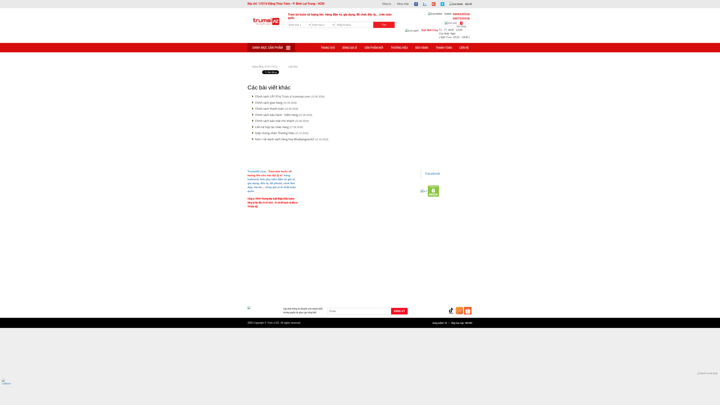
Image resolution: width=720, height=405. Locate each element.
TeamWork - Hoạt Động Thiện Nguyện (325, 216)
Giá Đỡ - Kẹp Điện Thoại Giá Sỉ (322, 286)
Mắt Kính (348, 295)
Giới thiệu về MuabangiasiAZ (321, 177)
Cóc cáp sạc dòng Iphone (349, 282)
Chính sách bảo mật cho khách (274, 121)
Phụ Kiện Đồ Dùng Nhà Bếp (389, 286)
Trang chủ (328, 48)
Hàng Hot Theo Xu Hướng (401, 273)
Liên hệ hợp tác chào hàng (272, 127)
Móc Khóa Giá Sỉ (284, 291)
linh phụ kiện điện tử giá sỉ (277, 179)
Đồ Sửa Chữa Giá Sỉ (282, 295)
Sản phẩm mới (373, 48)
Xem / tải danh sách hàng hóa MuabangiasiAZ (284, 139)
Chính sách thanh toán (269, 108)
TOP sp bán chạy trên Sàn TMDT (292, 273)
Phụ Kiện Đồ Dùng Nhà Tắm (356, 286)
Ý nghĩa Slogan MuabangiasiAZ (322, 183)
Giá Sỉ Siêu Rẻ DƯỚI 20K (325, 273)
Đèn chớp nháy (405, 277)
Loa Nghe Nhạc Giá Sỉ (260, 286)
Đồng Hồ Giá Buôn (258, 295)
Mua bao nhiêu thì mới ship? (321, 194)
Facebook (432, 174)
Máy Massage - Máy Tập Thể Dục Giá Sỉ (372, 291)
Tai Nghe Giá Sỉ (446, 282)
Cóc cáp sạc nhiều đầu (260, 282)
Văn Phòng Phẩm (294, 277)
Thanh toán (444, 48)
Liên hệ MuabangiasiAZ (319, 188)
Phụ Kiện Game (319, 291)
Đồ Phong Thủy (272, 277)
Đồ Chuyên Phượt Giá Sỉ (423, 291)
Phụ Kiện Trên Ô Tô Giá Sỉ (289, 286)
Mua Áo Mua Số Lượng (308, 295)
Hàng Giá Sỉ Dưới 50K (260, 291)
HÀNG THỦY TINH (449, 273)
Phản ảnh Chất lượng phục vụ (321, 199)
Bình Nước (254, 277)
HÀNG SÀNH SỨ (427, 273)
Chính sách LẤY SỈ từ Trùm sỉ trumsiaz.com (282, 96)
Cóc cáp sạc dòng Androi (319, 282)
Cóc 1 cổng (442, 277)
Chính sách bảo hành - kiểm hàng (276, 115)
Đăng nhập (403, 3)
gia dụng (253, 183)
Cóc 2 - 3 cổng (425, 277)
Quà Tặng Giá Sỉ (340, 291)
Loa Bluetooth (315, 277)
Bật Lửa (463, 282)
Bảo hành (421, 48)
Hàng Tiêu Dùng (335, 277)
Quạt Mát (401, 291)
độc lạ (264, 183)
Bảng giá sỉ (349, 48)
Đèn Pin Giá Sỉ (332, 295)
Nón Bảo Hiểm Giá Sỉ (440, 286)
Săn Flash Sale (375, 273)
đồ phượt (276, 183)
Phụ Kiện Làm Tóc (357, 277)
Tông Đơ (389, 277)
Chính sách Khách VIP (318, 222)
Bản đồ (468, 4)
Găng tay (302, 291)
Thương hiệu (399, 48)
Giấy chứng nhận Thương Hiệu (274, 133)
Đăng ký (386, 3)
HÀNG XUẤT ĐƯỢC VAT (259, 273)
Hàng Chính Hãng (376, 282)
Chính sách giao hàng (268, 102)
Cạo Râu (375, 277)
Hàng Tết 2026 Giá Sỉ (353, 273)
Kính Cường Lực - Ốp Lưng (421, 282)
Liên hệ (464, 48)
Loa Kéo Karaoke (416, 286)
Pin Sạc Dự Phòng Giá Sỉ (452, 291)
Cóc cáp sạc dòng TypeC (289, 282)
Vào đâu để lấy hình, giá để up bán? (324, 205)
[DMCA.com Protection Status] (433, 191)
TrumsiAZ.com (257, 171)
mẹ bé (258, 187)
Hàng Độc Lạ (396, 282)
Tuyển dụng (313, 210)
